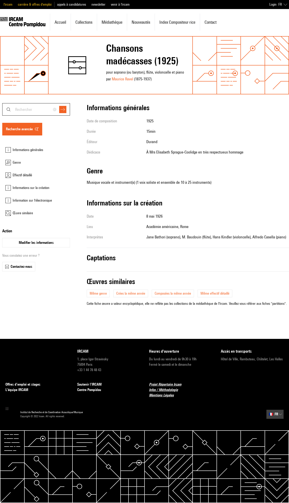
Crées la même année (130, 293)
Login (273, 4)
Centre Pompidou (89, 390)
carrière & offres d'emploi (34, 4)
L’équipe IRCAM (16, 390)
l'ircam (8, 4)
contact (211, 22)
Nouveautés (141, 22)
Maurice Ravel (122, 79)
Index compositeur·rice (177, 22)
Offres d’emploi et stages (22, 384)
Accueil (60, 22)
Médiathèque (112, 22)
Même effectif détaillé (214, 293)
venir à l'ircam (120, 4)
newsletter (98, 4)
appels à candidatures (71, 4)
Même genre (98, 293)
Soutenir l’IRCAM (89, 384)
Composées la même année (173, 293)
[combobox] (36, 109)
